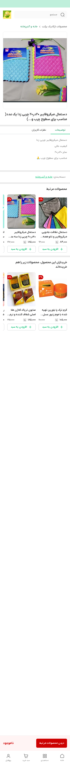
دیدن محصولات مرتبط (51, 743)
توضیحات (60, 130)
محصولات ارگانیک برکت (54, 26)
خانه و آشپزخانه (29, 26)
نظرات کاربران (39, 130)
